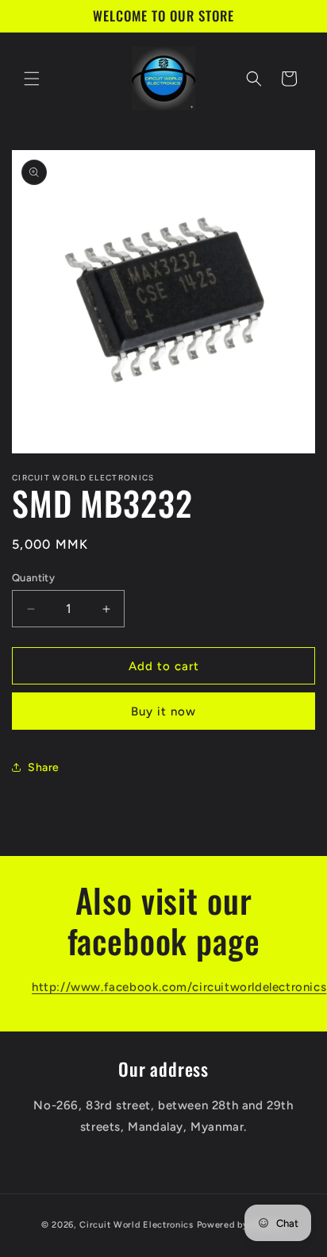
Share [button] (44, 767)
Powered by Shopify (242, 1225)
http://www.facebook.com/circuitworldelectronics (179, 987)
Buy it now (163, 711)
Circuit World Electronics (137, 1225)
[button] (31, 78)
